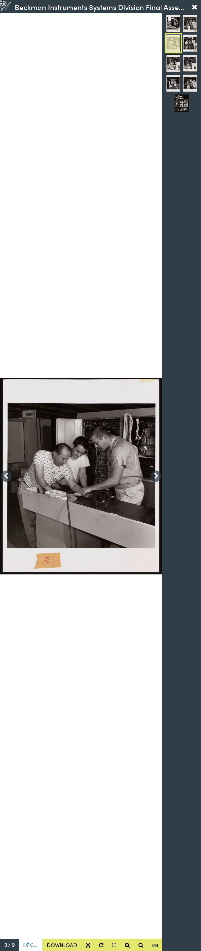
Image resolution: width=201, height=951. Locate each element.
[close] (194, 6)
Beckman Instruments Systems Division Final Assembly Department (101, 7)
